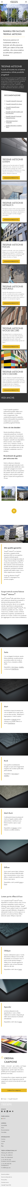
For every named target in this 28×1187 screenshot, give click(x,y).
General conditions (5, 1174)
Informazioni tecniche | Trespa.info (12, 121)
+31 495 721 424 (6, 1159)
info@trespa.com (6, 1167)
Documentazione (5, 1130)
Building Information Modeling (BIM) (14, 126)
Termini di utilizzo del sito (6, 1177)
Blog (2, 1146)
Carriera (3, 1139)
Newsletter (3, 1132)
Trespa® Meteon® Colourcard (14, 101)
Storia (2, 1127)
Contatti (3, 1141)
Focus (5, 884)
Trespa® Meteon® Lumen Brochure (12, 107)
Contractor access (5, 1182)
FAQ (2, 1143)
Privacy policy (4, 1179)
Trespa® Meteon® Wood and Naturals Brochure (13, 117)
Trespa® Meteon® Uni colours (14, 104)
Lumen (20, 882)
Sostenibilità (4, 1125)
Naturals (14, 719)
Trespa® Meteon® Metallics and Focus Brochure (14, 112)
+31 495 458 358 (6, 1163)
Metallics (21, 667)
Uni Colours (15, 667)
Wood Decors (15, 669)
